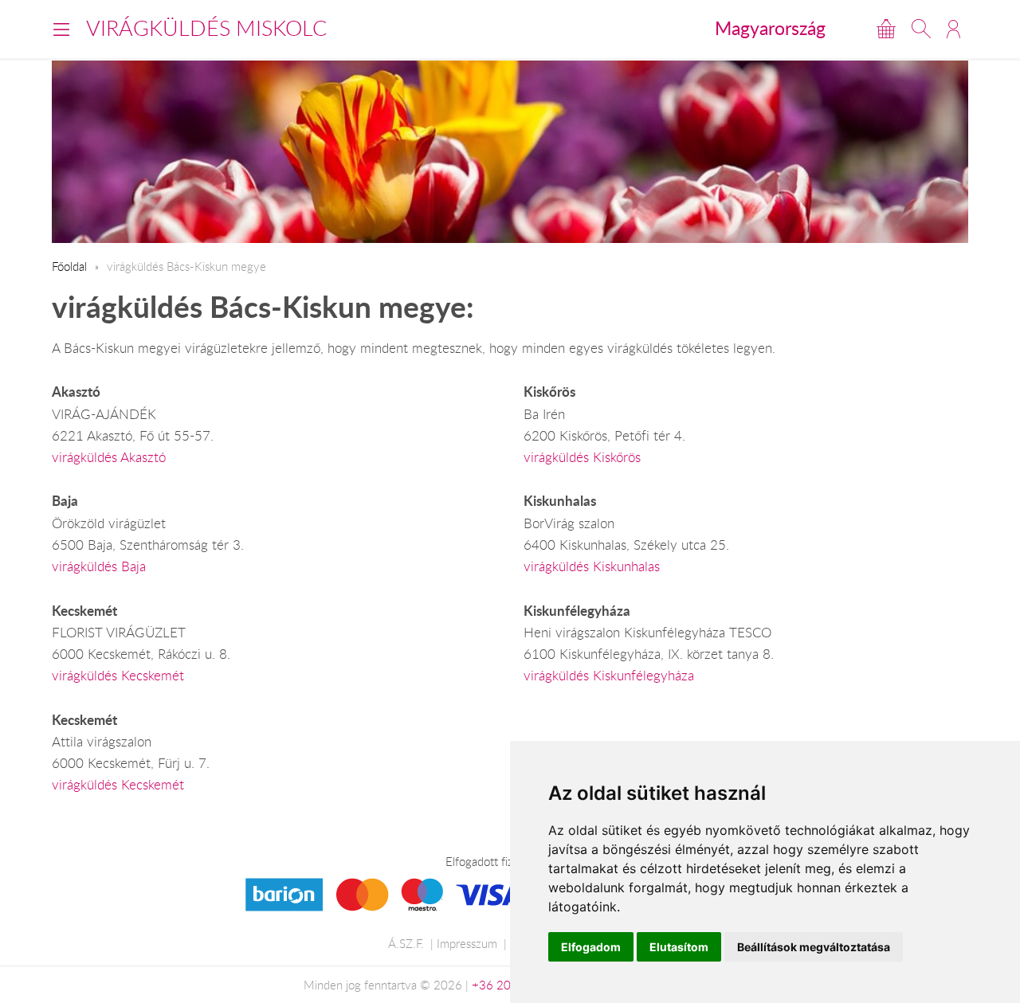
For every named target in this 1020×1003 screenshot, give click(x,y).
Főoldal (69, 266)
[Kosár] (886, 28)
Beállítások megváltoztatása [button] (813, 947)
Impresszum (467, 943)
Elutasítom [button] (678, 947)
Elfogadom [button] (591, 947)
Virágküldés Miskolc (206, 28)
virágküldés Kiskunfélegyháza (609, 675)
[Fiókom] (953, 28)
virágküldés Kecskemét (118, 675)
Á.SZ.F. (406, 943)
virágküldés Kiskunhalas (592, 566)
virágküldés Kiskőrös (582, 457)
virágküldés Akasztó (109, 457)
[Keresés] (921, 28)
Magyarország (770, 28)
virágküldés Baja (99, 566)
